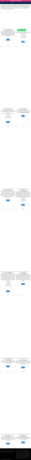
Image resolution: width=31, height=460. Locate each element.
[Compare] (8, 27)
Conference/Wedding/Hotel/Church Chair (8, 108)
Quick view (8, 42)
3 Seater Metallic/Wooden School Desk (8, 29)
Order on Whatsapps (22, 30)
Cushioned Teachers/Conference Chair (23, 108)
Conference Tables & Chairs (23, 28)
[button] (8, 40)
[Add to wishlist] (8, 38)
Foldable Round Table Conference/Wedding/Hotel (8, 271)
